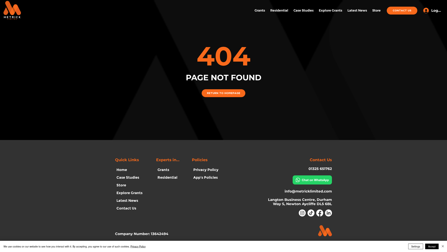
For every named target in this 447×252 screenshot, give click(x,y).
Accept (432, 246)
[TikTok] (310, 212)
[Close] (443, 246)
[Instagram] (302, 212)
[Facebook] (319, 212)
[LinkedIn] (328, 212)
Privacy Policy (138, 246)
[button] (297, 169)
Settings (415, 246)
